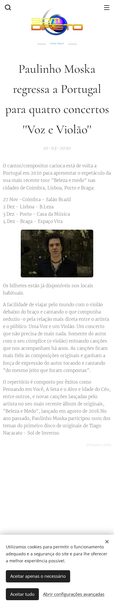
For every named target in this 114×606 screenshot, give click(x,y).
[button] (7, 7)
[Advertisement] (58, 489)
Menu (107, 7)
